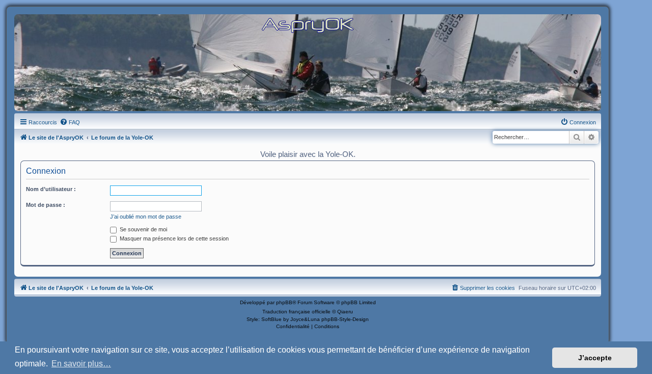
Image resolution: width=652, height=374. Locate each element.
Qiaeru (345, 311)
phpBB (284, 302)
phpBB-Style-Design (345, 319)
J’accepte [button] (595, 358)
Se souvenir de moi (142, 229)
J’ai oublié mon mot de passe (145, 216)
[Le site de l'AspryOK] (307, 25)
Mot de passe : (45, 205)
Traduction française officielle (296, 311)
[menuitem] (70, 122)
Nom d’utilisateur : (51, 189)
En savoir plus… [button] (81, 363)
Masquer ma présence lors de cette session (173, 238)
